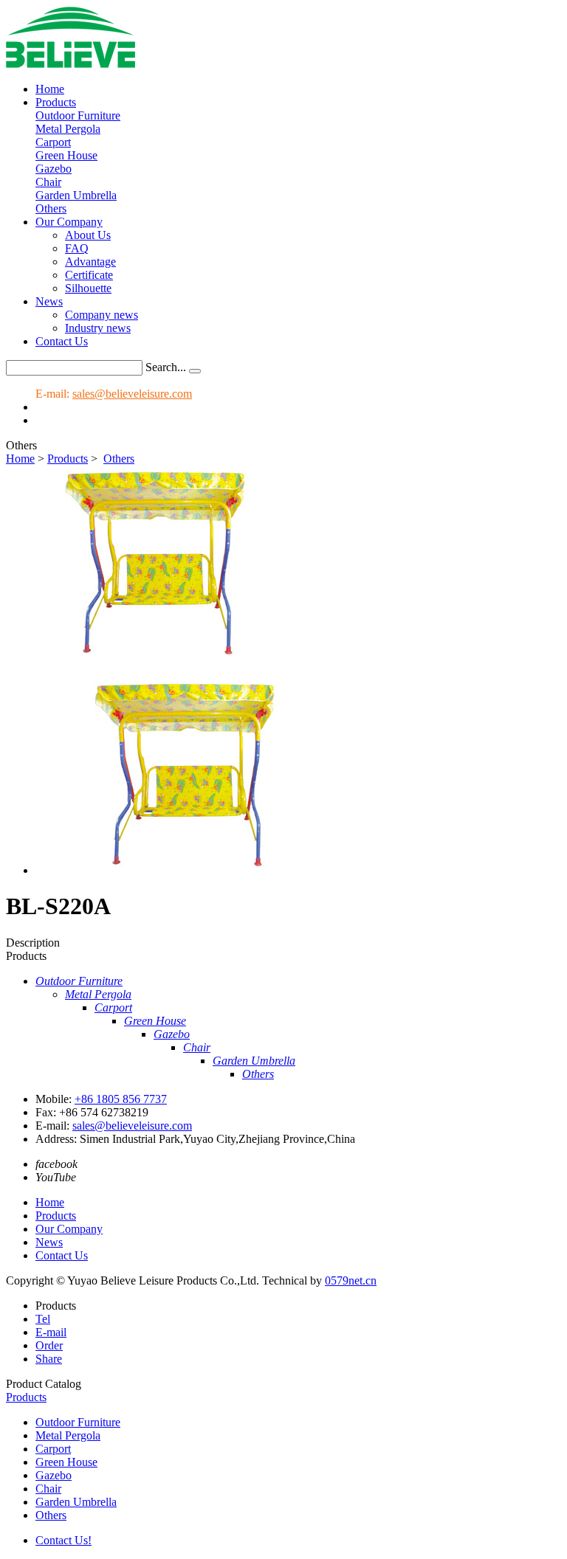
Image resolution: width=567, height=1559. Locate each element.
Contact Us (61, 341)
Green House (66, 155)
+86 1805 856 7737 (121, 1099)
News (49, 301)
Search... (165, 367)
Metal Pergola (67, 128)
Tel (42, 1319)
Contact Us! (63, 1540)
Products (55, 102)
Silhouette (88, 288)
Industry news (98, 328)
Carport (53, 142)
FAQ (77, 248)
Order (49, 1345)
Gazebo (53, 168)
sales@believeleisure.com (132, 393)
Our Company (69, 221)
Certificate (89, 275)
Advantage (90, 261)
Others (50, 208)
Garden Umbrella (76, 195)
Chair (48, 182)
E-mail (50, 1332)
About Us (88, 235)
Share (48, 1358)
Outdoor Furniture (77, 115)
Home (49, 89)
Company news (101, 314)
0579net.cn (351, 1280)
